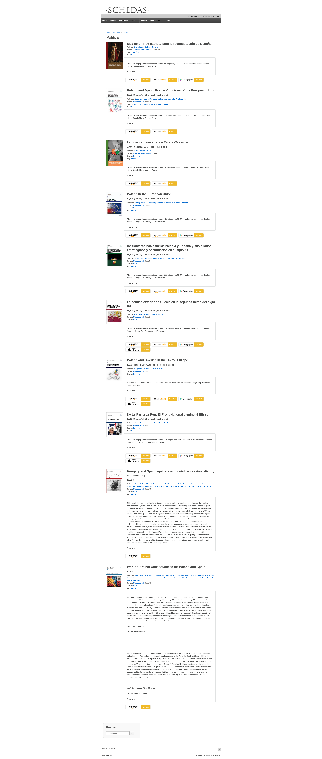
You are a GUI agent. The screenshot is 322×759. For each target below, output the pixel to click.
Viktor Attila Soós (203, 486)
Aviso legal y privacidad (108, 748)
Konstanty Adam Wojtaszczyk (160, 203)
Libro (133, 55)
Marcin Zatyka (200, 578)
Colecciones (155, 20)
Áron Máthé (140, 484)
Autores (144, 20)
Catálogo (134, 20)
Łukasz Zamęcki (181, 203)
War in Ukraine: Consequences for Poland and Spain (166, 567)
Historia (157, 104)
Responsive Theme (201, 755)
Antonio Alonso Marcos (145, 575)
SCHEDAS (108, 755)
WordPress (217, 755)
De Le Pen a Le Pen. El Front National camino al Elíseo (167, 414)
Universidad (138, 102)
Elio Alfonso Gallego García (146, 47)
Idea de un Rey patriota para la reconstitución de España (169, 43)
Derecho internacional (143, 104)
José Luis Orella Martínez (146, 99)
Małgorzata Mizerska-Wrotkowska (172, 99)
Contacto (166, 20)
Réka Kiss (165, 486)
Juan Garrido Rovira (142, 151)
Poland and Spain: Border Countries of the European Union (171, 90)
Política (125, 32)
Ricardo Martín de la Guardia (183, 486)
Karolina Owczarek (155, 578)
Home (108, 32)
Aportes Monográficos (143, 50)
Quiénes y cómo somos (119, 20)
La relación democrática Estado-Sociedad (158, 142)
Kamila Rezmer (139, 578)
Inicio (104, 20)
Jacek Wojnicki (162, 575)
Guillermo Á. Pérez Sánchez (202, 484)
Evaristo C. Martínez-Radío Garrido (175, 484)
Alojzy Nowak (141, 203)
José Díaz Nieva (142, 423)
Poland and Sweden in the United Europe (157, 360)
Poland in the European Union (149, 194)
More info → (132, 72)
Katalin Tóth (155, 486)
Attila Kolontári (152, 484)
